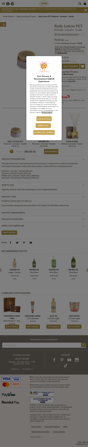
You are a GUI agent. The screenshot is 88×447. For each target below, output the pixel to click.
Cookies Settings (43, 119)
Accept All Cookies (43, 132)
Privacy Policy (47, 112)
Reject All (43, 125)
